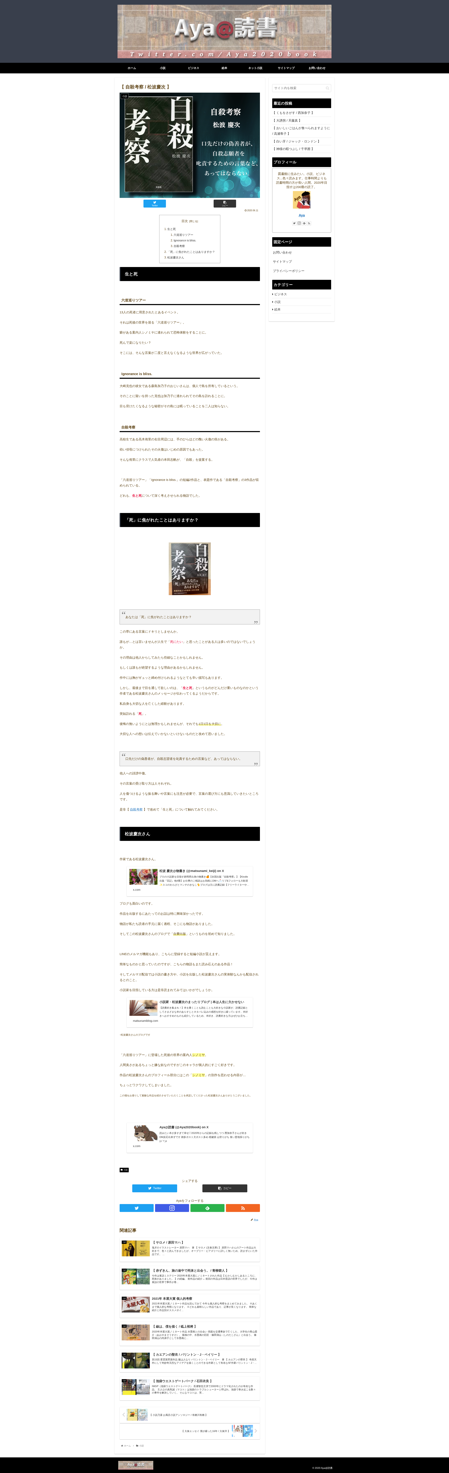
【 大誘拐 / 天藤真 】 (287, 120)
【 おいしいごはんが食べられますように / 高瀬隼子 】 (301, 130)
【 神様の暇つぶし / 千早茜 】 (293, 149)
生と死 (171, 229)
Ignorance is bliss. (185, 240)
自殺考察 (179, 246)
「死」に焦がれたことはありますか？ (191, 251)
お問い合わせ (282, 252)
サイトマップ (282, 261)
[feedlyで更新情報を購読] (207, 1208)
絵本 (277, 309)
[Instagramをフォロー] (172, 1208)
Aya (302, 215)
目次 (185, 221)
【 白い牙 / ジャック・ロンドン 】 (296, 141)
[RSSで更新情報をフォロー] (243, 1208)
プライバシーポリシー (288, 271)
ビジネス (280, 294)
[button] (327, 88)
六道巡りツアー (183, 234)
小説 (125, 1170)
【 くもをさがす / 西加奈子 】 (293, 113)
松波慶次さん (175, 257)
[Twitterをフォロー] (137, 1208)
